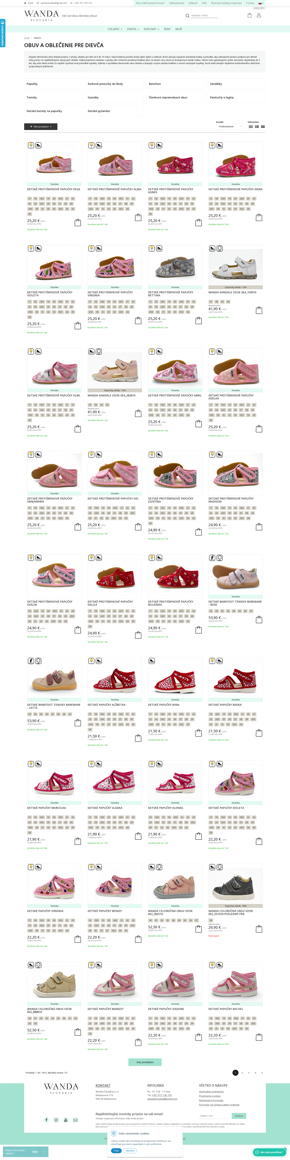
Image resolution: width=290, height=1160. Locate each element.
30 (37, 209)
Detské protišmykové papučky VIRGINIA (110, 293)
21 (67, 198)
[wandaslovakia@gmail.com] (75, 1120)
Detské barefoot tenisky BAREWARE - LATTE (54, 706)
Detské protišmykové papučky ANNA (235, 189)
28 (65, 203)
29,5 (30, 209)
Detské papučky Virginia (45, 911)
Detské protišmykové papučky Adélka (231, 397)
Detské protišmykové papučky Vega (53, 189)
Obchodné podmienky (211, 1091)
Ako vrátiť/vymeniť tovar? (150, 3)
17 (30, 198)
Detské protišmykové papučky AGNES (170, 190)
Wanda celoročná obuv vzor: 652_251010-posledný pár (230, 912)
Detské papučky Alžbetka (107, 705)
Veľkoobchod (176, 3)
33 (54, 209)
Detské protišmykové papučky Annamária (49, 500)
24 (35, 203)
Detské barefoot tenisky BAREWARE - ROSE (235, 603)
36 (30, 214)
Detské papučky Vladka (105, 808)
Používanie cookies (210, 1096)
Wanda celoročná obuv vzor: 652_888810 (49, 1010)
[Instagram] (56, 1120)
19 (48, 198)
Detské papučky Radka (225, 705)
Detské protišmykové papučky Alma (114, 189)
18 (35, 198)
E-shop (250, 3)
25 (48, 203)
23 (30, 203)
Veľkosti (193, 3)
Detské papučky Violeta (226, 808)
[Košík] (249, 16)
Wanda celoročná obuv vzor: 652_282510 (170, 912)
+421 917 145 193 (83, 3)
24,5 (42, 203)
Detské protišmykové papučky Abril (175, 395)
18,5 (42, 198)
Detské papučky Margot (106, 1009)
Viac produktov (145, 1062)
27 (60, 203)
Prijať (116, 1150)
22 (73, 198)
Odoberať (239, 1116)
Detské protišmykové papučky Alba (53, 395)
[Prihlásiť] (259, 15)
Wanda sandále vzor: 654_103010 (232, 292)
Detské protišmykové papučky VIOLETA (49, 293)
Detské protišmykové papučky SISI (113, 498)
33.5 (121, 827)
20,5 (60, 198)
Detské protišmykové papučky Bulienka (170, 603)
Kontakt (103, 1085)
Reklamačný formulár (211, 1100)
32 (48, 209)
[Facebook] (46, 1120)
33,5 (60, 209)
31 (43, 209)
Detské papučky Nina (163, 705)
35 (73, 209)
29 (71, 203)
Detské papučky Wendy (105, 911)
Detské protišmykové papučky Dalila (110, 603)
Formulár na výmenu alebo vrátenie (219, 1104)
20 (54, 198)
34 (67, 209)
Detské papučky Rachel (225, 1009)
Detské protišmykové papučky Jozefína (170, 500)
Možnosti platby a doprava (226, 3)
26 (54, 203)
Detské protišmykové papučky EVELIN (49, 603)
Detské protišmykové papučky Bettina (170, 293)
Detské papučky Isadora (166, 1009)
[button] (285, 1149)
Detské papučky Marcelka (46, 808)
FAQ (204, 3)
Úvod (30, 3)
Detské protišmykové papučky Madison (231, 500)
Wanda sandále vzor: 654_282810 (111, 395)
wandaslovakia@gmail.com (54, 3)
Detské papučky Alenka (165, 808)
